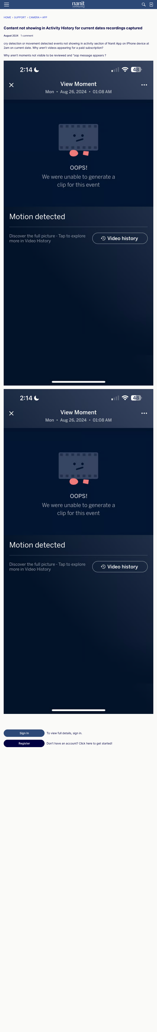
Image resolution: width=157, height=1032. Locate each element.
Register (24, 743)
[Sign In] (151, 4)
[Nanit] (78, 4)
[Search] (143, 4)
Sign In (24, 733)
